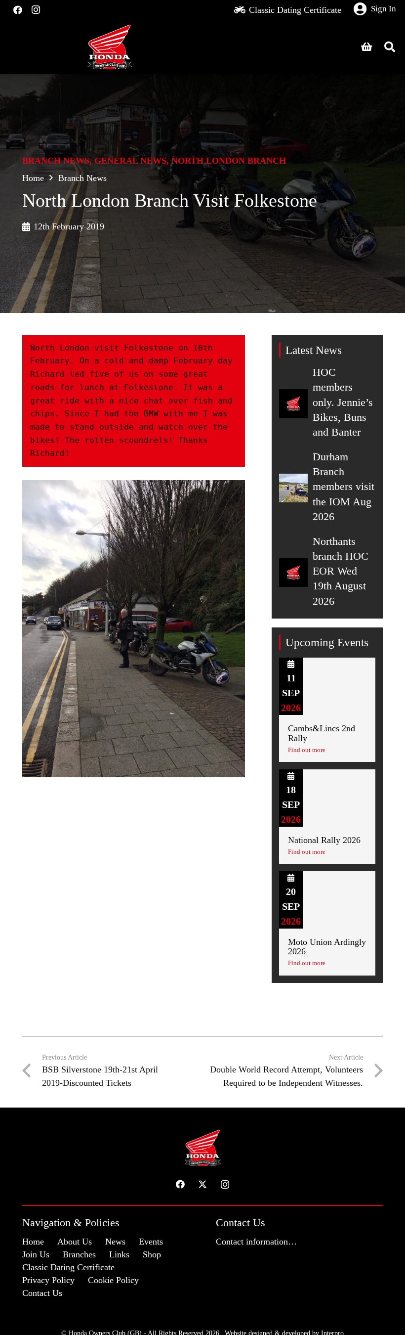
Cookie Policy (113, 1280)
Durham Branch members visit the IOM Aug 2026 (343, 487)
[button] (390, 47)
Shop (152, 1254)
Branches (79, 1254)
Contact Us (42, 1293)
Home (33, 178)
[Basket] (367, 47)
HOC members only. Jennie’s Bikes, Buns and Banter (343, 402)
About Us (74, 1241)
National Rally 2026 (324, 840)
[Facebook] (18, 10)
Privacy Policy (48, 1280)
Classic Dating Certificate (68, 1267)
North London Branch (228, 161)
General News (130, 161)
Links (119, 1254)
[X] (203, 1184)
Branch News (55, 161)
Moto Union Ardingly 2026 (327, 947)
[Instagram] (35, 10)
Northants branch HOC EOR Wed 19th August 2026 (340, 571)
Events (151, 1241)
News (115, 1241)
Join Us (35, 1254)
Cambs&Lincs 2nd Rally (321, 733)
